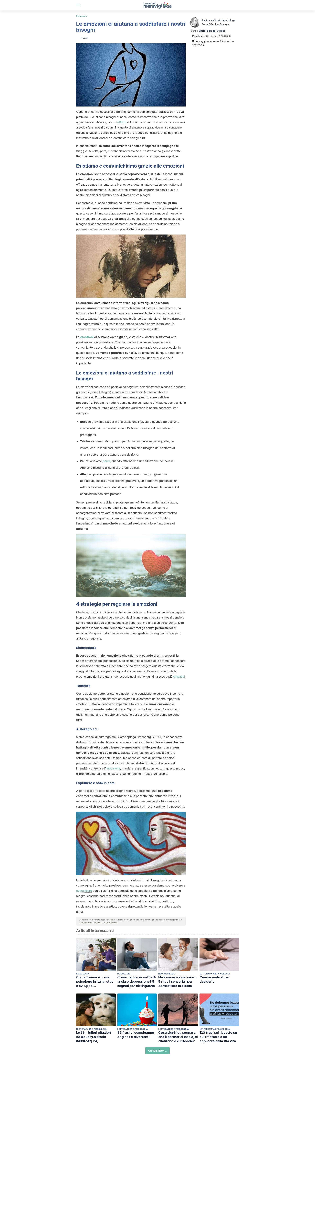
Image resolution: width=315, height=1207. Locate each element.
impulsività (113, 768)
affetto (121, 122)
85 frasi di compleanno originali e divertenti (135, 1035)
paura (107, 461)
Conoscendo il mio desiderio (214, 979)
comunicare (84, 890)
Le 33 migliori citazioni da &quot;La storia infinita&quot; (94, 1037)
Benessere (81, 16)
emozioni (87, 337)
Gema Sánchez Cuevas (215, 24)
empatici (179, 676)
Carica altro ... (157, 1050)
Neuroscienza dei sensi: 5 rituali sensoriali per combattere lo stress (177, 981)
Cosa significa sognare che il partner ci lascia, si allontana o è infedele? (178, 1037)
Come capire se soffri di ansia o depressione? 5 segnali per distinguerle (136, 981)
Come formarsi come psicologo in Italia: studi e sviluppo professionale (95, 981)
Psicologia (82, 973)
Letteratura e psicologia (215, 973)
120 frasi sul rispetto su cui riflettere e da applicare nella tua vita (218, 1037)
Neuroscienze (166, 973)
